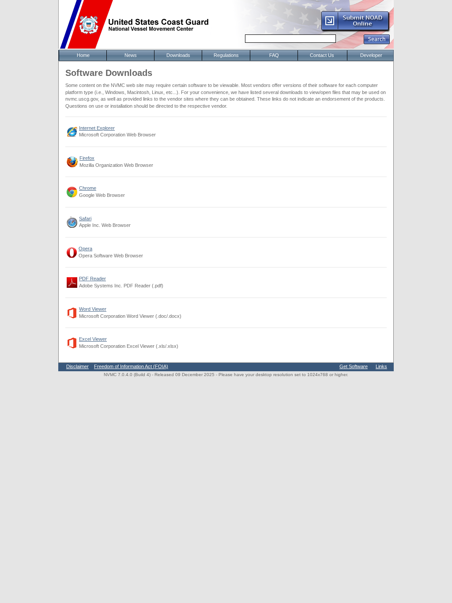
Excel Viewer (93, 339)
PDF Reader (92, 278)
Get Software (353, 366)
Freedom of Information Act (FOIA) (131, 366)
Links (381, 366)
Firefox (86, 158)
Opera (85, 248)
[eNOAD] (355, 30)
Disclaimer (77, 366)
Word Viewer (92, 309)
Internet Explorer (97, 128)
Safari (85, 218)
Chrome (87, 188)
